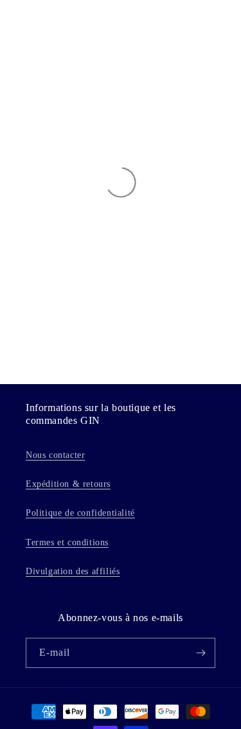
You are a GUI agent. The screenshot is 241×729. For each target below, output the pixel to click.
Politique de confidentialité (80, 513)
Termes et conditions (67, 542)
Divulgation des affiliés (73, 571)
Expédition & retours (68, 484)
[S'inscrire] (200, 653)
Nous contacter (55, 455)
